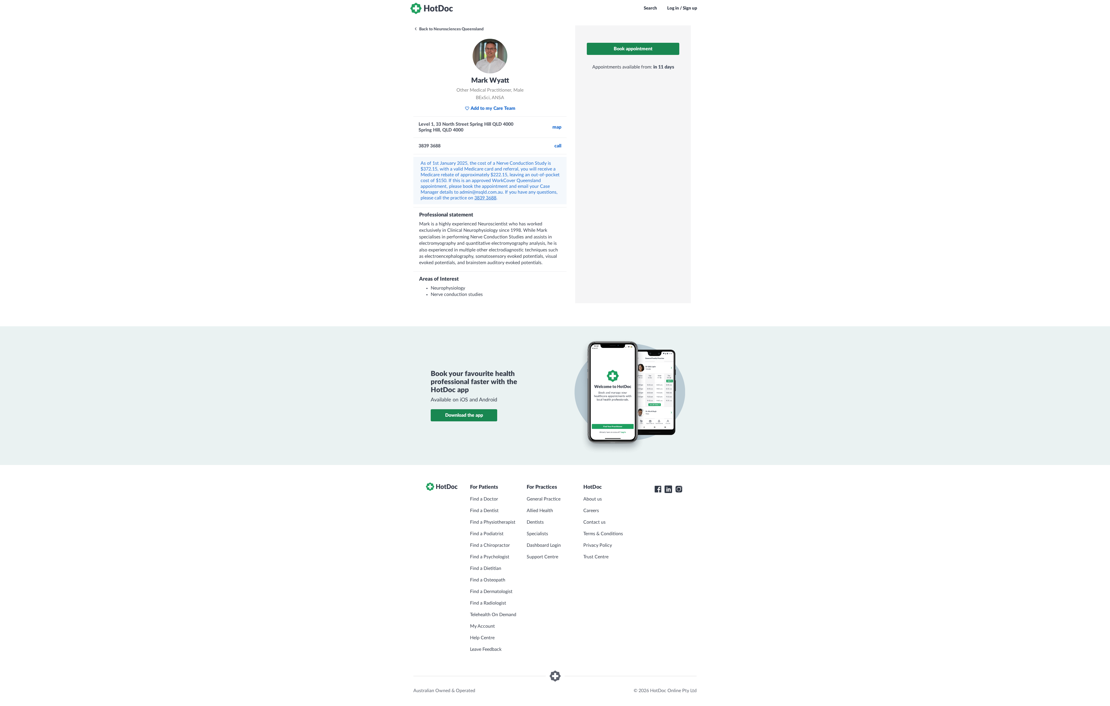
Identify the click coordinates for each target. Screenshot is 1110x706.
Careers (591, 510)
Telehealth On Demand (493, 614)
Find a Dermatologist (491, 591)
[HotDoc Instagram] (679, 489)
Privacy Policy (597, 545)
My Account (482, 626)
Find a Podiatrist (487, 533)
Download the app (464, 415)
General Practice (543, 499)
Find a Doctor (484, 499)
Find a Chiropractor (490, 545)
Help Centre (482, 637)
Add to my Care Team (493, 108)
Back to (451, 29)
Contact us (594, 522)
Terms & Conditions (603, 533)
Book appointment (633, 49)
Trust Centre (595, 557)
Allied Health (540, 510)
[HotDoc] (432, 8)
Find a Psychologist (489, 557)
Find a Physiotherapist (492, 522)
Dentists (535, 522)
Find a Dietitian (485, 568)
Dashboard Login (544, 545)
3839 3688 (485, 198)
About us (592, 499)
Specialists (537, 533)
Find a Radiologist (488, 603)
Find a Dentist (484, 510)
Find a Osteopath (487, 580)
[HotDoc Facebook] (658, 489)
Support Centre (542, 557)
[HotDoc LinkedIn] (668, 489)
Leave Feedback (486, 649)
